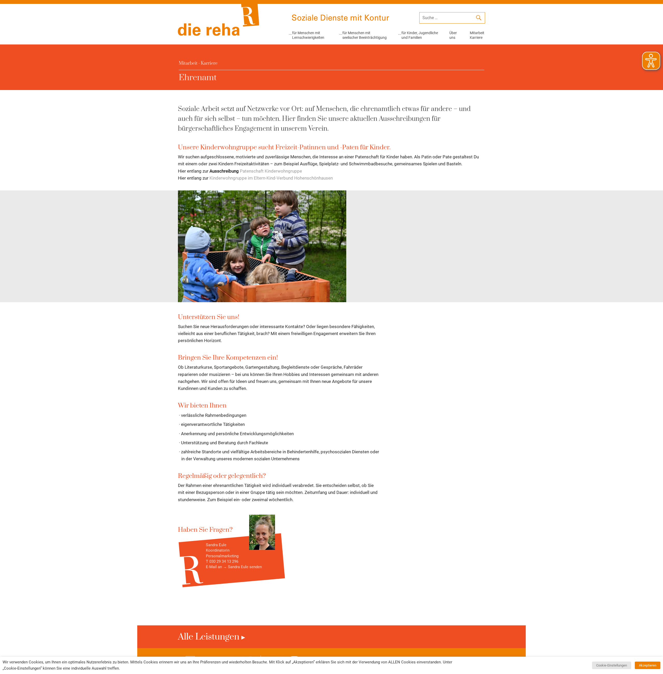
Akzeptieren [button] (647, 665)
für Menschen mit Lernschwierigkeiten (308, 35)
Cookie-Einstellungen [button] (611, 665)
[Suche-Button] (478, 18)
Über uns (453, 35)
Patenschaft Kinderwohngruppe (271, 171)
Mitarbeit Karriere (477, 35)
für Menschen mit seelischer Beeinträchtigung (364, 35)
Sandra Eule (238, 567)
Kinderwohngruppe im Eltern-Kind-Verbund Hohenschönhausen (271, 178)
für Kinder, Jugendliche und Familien (419, 35)
